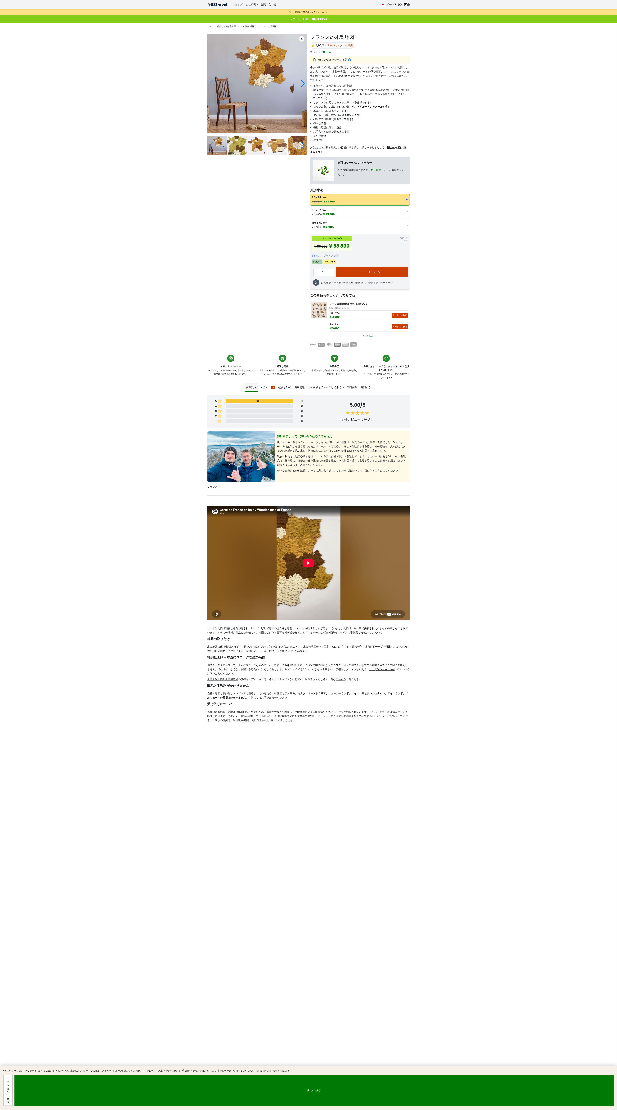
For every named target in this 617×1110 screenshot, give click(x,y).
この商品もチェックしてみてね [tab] (326, 387)
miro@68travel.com (381, 669)
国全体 (391, 147)
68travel (327, 52)
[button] (302, 83)
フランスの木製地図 (268, 26)
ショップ (237, 4)
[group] (257, 83)
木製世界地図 (215, 679)
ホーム (210, 26)
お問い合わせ (268, 4)
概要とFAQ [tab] (284, 387)
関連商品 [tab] (352, 387)
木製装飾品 (231, 679)
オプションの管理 (8, 1090)
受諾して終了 (314, 1090)
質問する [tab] (366, 387)
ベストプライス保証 (327, 256)
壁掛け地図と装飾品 (226, 26)
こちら (340, 679)
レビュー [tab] (267, 387)
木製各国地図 (249, 26)
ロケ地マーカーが (381, 170)
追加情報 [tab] (299, 387)
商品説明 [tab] (251, 387)
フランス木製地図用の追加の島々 (348, 304)
